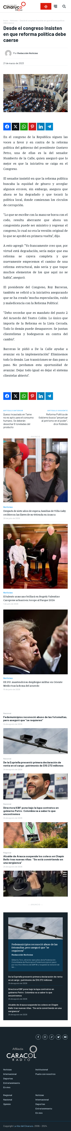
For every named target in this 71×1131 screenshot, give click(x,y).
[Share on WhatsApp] (24, 126)
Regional (7, 852)
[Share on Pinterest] (32, 126)
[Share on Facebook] (7, 126)
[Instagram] (45, 1037)
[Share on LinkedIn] (41, 126)
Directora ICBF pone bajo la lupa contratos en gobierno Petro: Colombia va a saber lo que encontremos (31, 811)
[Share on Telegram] (49, 126)
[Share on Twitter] (15, 126)
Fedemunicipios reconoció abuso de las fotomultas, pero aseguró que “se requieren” (35, 718)
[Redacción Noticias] (9, 53)
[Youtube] (65, 1037)
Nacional (7, 713)
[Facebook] (38, 1037)
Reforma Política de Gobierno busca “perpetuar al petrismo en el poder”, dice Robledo (53, 419)
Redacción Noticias (22, 954)
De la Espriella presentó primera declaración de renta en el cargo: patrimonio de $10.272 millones (33, 764)
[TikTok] (51, 1037)
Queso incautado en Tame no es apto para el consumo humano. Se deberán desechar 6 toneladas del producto (18, 421)
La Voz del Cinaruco (23, 1126)
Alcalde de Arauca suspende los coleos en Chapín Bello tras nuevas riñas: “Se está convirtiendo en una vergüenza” (33, 859)
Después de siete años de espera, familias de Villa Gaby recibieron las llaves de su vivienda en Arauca (34, 512)
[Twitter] (58, 1037)
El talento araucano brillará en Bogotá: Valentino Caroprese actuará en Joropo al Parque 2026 (31, 598)
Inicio (5, 20)
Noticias (14, 20)
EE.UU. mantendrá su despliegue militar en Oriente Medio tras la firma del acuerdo (32, 683)
